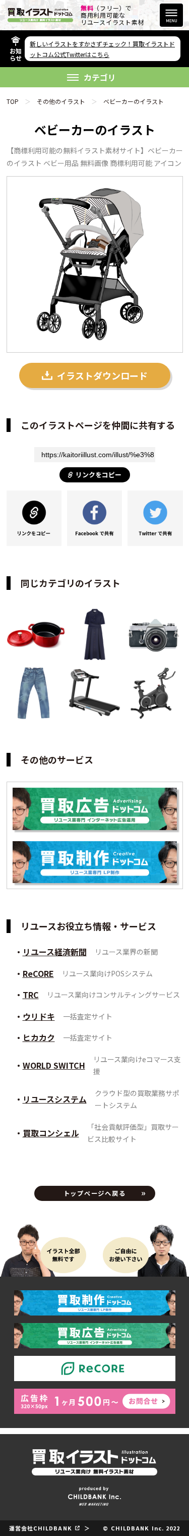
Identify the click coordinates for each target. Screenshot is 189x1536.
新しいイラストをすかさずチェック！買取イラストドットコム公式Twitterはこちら (102, 49)
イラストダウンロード (102, 375)
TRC (31, 995)
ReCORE (38, 973)
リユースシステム (55, 1099)
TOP (13, 101)
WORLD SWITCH (54, 1065)
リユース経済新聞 (55, 952)
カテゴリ (100, 77)
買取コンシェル (51, 1133)
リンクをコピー (98, 474)
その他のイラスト (61, 101)
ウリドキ (39, 1016)
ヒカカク (39, 1037)
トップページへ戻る (95, 1193)
